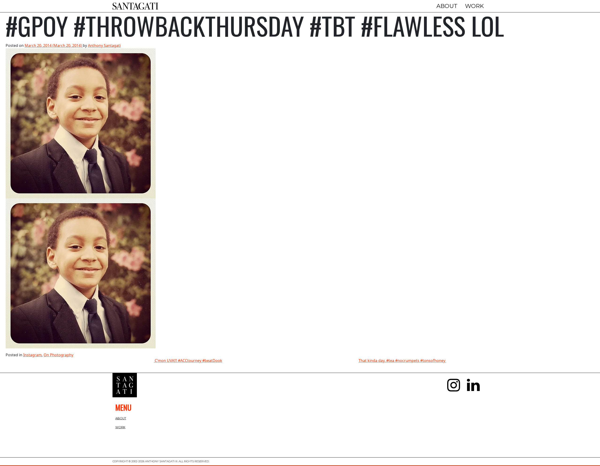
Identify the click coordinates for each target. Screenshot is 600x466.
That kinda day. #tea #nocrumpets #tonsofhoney (402, 360)
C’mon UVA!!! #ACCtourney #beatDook (188, 360)
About (447, 6)
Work (474, 6)
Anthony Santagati (104, 45)
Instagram (32, 354)
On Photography (58, 354)
